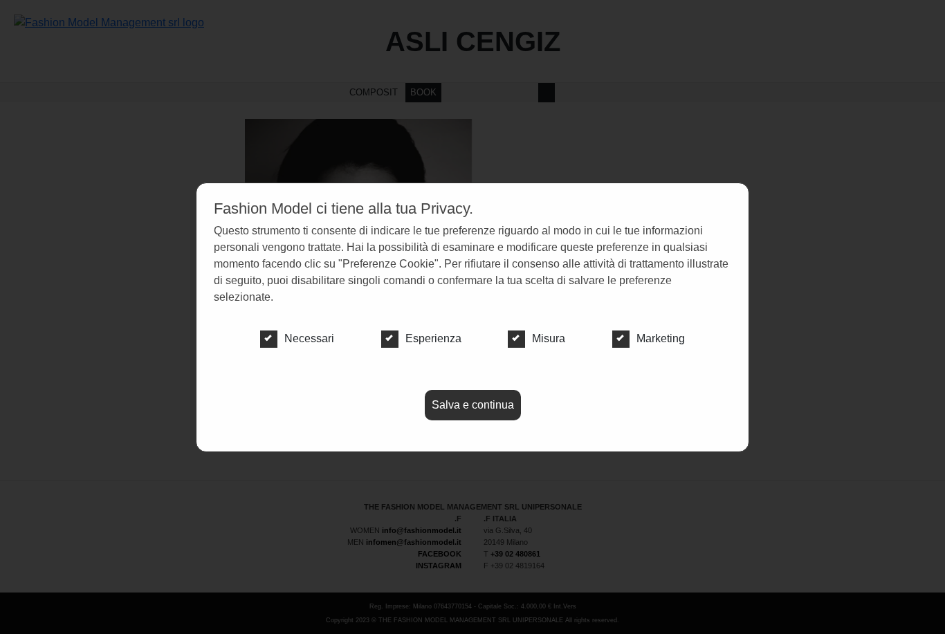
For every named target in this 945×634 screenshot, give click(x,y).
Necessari (309, 338)
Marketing (660, 338)
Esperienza (433, 338)
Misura (548, 338)
